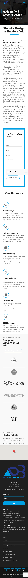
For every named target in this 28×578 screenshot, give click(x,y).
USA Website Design (8, 557)
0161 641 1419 (15, 484)
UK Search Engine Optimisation (11, 560)
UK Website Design (7, 551)
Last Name (8, 141)
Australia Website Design (9, 554)
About (4, 537)
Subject (8, 155)
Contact (5, 540)
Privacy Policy (6, 548)
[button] (14, 451)
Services (5, 543)
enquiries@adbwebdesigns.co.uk (15, 489)
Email (7, 145)
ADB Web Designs (14, 574)
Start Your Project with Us (12, 351)
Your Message (9, 159)
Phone (8, 150)
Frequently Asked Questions (10, 546)
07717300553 (15, 486)
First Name (9, 136)
